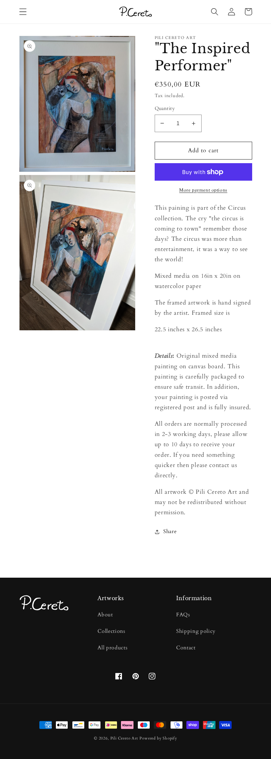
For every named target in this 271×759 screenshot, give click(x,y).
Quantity (165, 108)
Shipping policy (195, 631)
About (105, 614)
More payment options (203, 190)
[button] (23, 11)
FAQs (183, 614)
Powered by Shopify (158, 738)
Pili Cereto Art (124, 738)
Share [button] (169, 531)
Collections (111, 631)
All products (112, 647)
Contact (186, 647)
